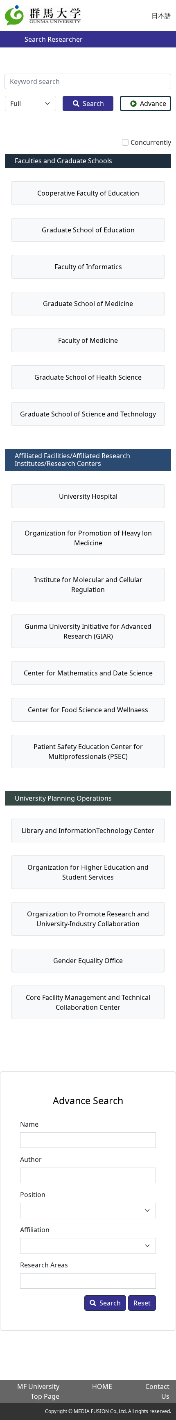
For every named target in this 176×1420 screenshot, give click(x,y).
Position (32, 1194)
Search (93, 103)
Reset (142, 1302)
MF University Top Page (38, 1391)
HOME (102, 1386)
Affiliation (35, 1229)
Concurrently (151, 142)
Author (31, 1159)
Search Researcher (54, 39)
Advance (153, 103)
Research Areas (44, 1264)
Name (29, 1124)
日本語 (161, 15)
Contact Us (157, 1391)
